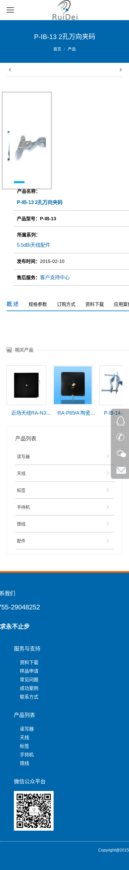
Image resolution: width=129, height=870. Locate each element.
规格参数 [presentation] (37, 304)
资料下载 (29, 662)
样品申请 (29, 671)
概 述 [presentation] (13, 304)
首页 (57, 49)
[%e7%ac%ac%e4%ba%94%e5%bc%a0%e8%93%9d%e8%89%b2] (73, 385)
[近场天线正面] (26, 385)
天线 (24, 737)
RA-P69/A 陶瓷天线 (77, 413)
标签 (24, 746)
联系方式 (29, 696)
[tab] (13, 304)
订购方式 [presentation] (66, 304)
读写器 (27, 728)
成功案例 (29, 688)
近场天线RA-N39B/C (31, 413)
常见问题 (29, 679)
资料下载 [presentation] (94, 304)
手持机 (27, 754)
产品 (72, 49)
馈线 (24, 763)
